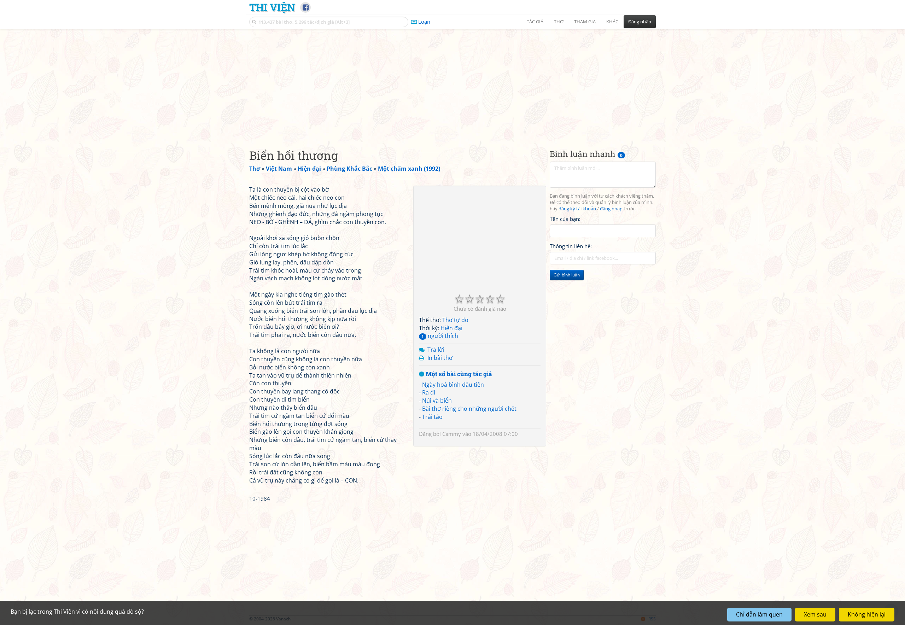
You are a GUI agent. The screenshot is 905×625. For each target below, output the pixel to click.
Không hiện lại (867, 614)
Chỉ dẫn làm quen (759, 614)
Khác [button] (612, 21)
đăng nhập (611, 209)
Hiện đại (451, 328)
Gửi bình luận (567, 275)
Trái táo (432, 417)
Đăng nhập (639, 21)
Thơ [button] (559, 21)
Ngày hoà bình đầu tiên (453, 385)
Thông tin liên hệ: (571, 246)
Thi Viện (272, 7)
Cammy (451, 433)
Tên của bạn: (565, 218)
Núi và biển (437, 400)
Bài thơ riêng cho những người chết (469, 409)
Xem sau (815, 614)
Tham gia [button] (585, 21)
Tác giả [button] (535, 21)
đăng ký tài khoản (577, 209)
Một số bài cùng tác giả (458, 374)
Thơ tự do (455, 320)
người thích (439, 336)
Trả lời (435, 350)
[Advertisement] (452, 83)
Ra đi (428, 392)
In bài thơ (439, 358)
